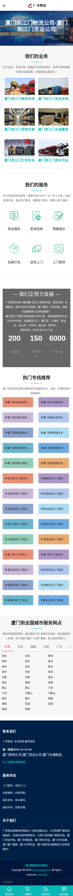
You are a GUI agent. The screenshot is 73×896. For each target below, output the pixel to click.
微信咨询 (45, 894)
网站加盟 (64, 894)
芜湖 (27, 703)
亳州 (27, 661)
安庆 (4, 655)
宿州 (4, 698)
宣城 (4, 709)
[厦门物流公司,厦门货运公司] (36, 5)
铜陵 (50, 698)
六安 (50, 687)
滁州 (50, 666)
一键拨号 (27, 894)
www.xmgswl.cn (41, 870)
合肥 (4, 677)
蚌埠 (50, 655)
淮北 (50, 677)
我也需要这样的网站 (36, 865)
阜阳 (27, 671)
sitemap (42, 874)
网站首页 (9, 894)
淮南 (27, 682)
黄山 (4, 687)
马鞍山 (28, 693)
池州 (4, 666)
